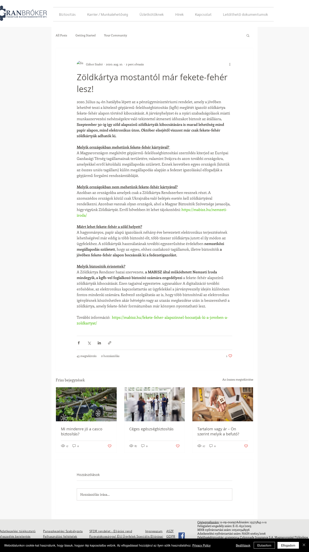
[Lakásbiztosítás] (222, 404)
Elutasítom (264, 545)
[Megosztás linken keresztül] (110, 343)
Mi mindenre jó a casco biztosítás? (81, 431)
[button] (248, 35)
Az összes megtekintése (237, 379)
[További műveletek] (229, 64)
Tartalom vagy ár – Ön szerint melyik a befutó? (218, 431)
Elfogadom (288, 545)
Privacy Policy (201, 545)
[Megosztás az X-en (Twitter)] (89, 343)
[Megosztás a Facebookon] (79, 343)
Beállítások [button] (243, 545)
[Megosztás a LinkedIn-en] (99, 343)
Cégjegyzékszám (208, 522)
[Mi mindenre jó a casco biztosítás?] (86, 404)
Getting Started (85, 35)
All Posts (61, 35)
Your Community (115, 35)
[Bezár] (303, 545)
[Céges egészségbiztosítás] (154, 404)
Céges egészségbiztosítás (151, 428)
